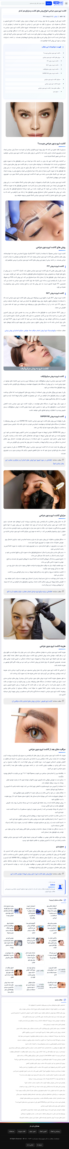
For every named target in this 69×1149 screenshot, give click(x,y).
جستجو (49, 3)
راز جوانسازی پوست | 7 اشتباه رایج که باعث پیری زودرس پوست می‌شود (46, 1079)
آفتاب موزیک (21, 1131)
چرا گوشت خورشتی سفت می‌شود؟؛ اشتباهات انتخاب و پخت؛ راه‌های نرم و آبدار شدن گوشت (41, 1021)
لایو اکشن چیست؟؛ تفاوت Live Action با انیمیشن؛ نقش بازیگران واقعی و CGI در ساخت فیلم (41, 1056)
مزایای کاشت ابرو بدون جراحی (52, 79)
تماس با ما (30, 1145)
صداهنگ (11, 1131)
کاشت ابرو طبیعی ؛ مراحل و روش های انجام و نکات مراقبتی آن (32, 701)
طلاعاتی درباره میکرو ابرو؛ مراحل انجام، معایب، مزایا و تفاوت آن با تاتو (29, 591)
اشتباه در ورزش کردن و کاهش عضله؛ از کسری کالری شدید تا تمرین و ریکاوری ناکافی (43, 1032)
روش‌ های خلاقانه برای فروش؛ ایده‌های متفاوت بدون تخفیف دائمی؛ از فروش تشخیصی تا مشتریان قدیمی (38, 1013)
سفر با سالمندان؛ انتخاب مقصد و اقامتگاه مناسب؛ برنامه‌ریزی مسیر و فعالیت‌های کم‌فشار (42, 1098)
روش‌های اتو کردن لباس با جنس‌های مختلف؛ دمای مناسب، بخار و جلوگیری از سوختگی (43, 1114)
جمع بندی (55, 92)
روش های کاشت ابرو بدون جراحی (51, 57)
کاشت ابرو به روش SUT (52, 65)
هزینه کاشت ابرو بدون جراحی (52, 84)
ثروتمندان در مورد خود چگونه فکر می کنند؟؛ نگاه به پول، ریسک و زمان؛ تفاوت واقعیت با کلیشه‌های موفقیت (37, 1052)
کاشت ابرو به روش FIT (52, 61)
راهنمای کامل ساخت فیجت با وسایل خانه (54, 1025)
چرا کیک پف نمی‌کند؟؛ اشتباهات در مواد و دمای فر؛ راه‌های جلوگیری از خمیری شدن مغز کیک (41, 1036)
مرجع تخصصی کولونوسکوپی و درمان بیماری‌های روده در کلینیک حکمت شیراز (45, 1044)
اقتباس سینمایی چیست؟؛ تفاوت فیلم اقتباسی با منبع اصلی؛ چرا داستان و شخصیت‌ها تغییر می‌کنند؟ (39, 1059)
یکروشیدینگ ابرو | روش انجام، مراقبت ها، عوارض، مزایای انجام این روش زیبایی (30, 330)
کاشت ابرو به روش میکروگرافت (50, 69)
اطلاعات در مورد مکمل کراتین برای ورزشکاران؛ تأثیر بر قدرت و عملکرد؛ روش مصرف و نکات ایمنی (41, 1028)
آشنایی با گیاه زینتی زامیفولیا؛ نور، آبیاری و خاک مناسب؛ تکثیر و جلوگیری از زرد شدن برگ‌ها (42, 1067)
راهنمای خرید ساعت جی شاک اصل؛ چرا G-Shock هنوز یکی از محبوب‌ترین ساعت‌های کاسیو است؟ (40, 1102)
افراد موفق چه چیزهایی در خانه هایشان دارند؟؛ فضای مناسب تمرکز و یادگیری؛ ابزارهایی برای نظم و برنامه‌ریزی (37, 1048)
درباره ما (39, 1145)
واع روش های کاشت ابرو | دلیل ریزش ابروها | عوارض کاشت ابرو (31, 874)
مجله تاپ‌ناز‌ (58, 3)
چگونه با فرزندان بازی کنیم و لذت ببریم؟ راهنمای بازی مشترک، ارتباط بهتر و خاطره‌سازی (43, 1110)
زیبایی (55, 16)
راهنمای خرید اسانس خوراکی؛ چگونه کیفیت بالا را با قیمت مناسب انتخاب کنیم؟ (45, 1083)
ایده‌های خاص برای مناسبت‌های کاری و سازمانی (53, 1106)
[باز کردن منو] (66, 3)
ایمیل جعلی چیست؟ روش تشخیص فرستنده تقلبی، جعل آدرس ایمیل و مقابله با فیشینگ (42, 1118)
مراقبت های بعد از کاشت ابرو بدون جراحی (49, 88)
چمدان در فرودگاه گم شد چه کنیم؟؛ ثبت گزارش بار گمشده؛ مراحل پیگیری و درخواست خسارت (41, 1040)
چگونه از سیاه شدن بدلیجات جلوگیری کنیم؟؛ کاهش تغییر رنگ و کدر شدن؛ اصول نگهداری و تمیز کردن (39, 1071)
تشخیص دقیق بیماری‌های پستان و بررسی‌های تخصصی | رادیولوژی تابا (47, 1005)
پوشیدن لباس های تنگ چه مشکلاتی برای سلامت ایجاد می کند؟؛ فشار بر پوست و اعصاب (42, 1087)
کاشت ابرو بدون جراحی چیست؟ (51, 53)
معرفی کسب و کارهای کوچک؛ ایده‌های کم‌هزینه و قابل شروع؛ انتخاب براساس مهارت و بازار (42, 1009)
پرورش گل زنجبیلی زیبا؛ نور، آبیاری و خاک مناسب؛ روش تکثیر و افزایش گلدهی (45, 1063)
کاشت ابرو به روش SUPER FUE (50, 73)
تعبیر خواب (32, 1131)
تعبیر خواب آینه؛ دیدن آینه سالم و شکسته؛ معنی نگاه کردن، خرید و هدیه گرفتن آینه (44, 1017)
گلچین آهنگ (43, 1131)
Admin (52, 885)
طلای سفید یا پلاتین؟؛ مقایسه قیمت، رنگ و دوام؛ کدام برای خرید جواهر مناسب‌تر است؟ (42, 1075)
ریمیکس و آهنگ (55, 1131)
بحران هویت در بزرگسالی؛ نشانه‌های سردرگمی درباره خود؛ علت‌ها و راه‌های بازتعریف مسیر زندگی (40, 1094)
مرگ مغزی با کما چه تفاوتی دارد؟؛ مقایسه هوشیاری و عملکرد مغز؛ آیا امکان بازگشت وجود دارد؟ (40, 1091)
